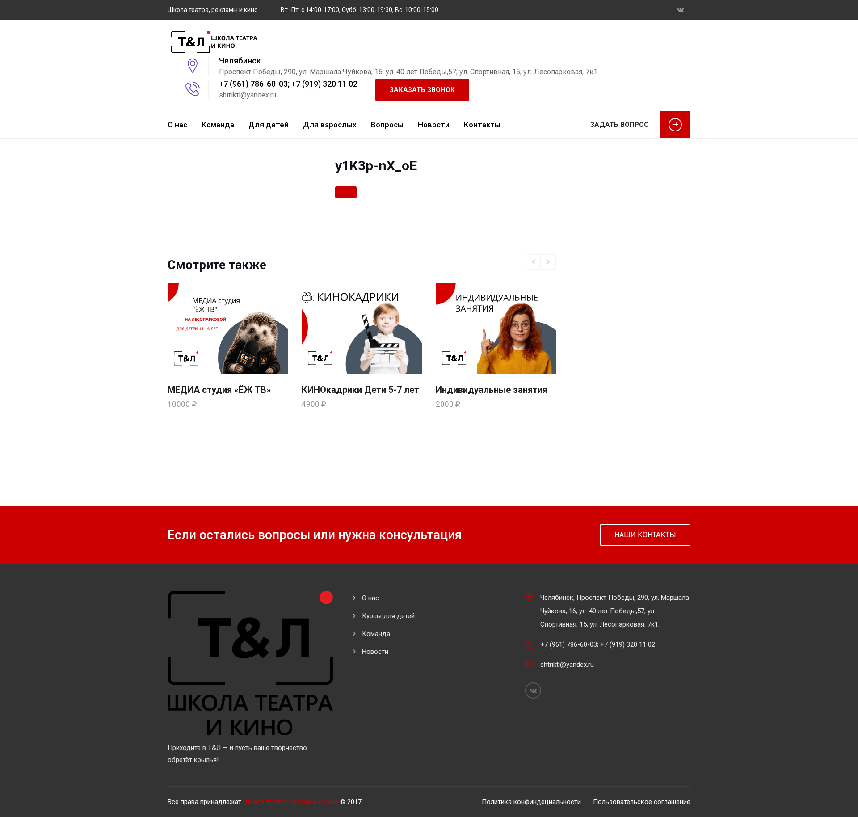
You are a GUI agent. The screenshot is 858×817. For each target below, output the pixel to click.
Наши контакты (645, 535)
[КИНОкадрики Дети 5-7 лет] (362, 328)
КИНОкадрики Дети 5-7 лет (360, 389)
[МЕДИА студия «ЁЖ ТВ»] (228, 328)
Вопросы (387, 124)
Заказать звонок (422, 90)
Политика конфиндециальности (531, 802)
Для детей (268, 124)
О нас (177, 124)
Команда (218, 124)
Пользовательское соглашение (641, 802)
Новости (434, 124)
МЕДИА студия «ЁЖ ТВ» (219, 389)
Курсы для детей (388, 616)
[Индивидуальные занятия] (496, 328)
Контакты (482, 124)
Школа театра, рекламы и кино (290, 802)
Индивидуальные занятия (491, 389)
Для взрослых (330, 124)
